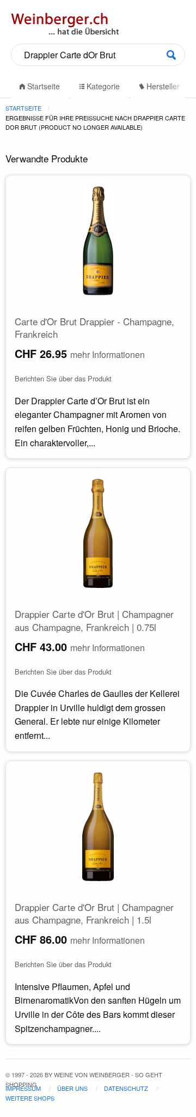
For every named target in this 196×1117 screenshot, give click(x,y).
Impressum (23, 1088)
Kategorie (102, 86)
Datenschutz (126, 1088)
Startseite (42, 86)
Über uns (72, 1088)
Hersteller (162, 86)
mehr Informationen (107, 354)
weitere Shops (29, 1098)
